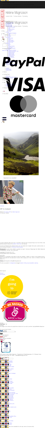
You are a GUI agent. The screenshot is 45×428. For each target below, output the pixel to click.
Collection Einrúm (11, 55)
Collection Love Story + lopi (13, 51)
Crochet (9, 31)
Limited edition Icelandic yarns (11, 64)
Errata (7, 85)
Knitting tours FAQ (9, 78)
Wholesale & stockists (8, 87)
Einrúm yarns (8, 62)
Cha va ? (1, 273)
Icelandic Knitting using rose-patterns (27, 263)
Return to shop (5, 50)
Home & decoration (11, 48)
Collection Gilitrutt (11, 52)
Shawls (9, 39)
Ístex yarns (8, 63)
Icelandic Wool (7, 58)
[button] (3, 31)
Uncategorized (12, 263)
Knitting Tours (7, 74)
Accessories (8, 37)
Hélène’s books (8, 70)
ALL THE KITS (8, 24)
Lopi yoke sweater (11, 27)
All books (7, 68)
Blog (4, 79)
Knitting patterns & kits (9, 21)
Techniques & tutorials (10, 84)
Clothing (7, 32)
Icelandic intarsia (11, 29)
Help (4, 82)
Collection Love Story (12, 50)
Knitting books (8, 69)
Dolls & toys (10, 30)
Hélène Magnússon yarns (10, 61)
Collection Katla (11, 54)
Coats (9, 35)
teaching (36, 263)
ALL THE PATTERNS (9, 23)
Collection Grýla (11, 53)
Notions (5, 71)
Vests (9, 34)
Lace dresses (2, 274)
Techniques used (9, 26)
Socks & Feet (10, 42)
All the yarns (8, 60)
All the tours (8, 76)
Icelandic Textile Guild (17, 243)
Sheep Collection (11, 57)
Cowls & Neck (10, 40)
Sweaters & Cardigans (12, 33)
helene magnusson (16, 211)
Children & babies (11, 46)
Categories (8, 43)
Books (5, 66)
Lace (9, 28)
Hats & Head (10, 38)
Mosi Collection (11, 56)
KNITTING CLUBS (9, 25)
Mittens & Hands (11, 41)
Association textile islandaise (17, 247)
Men (9, 45)
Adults (9, 44)
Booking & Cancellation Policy (11, 77)
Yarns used (8, 49)
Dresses (9, 36)
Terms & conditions (9, 86)
